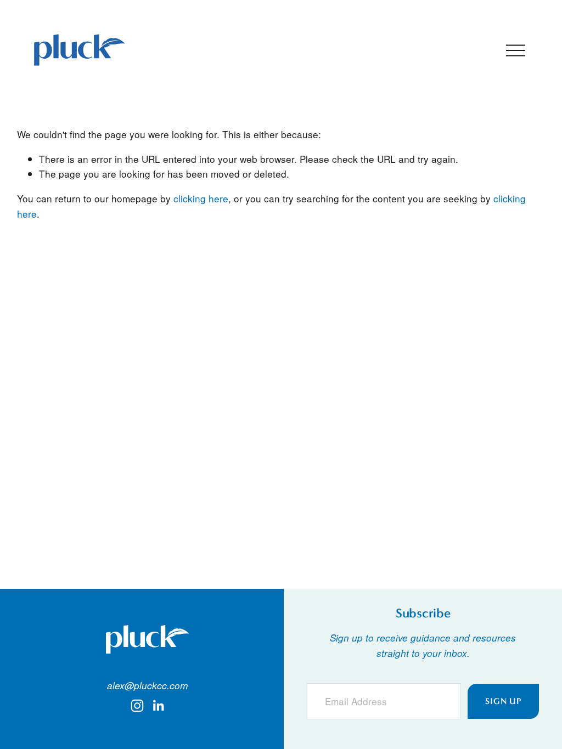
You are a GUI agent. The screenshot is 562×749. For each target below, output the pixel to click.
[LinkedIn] (158, 705)
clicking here (200, 198)
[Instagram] (137, 705)
